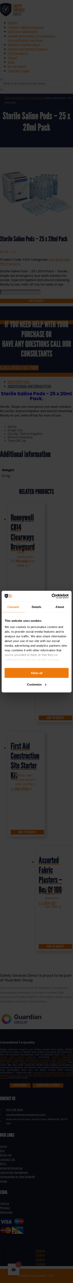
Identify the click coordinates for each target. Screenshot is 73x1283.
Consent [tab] (13, 607)
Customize (34, 684)
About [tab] (59, 607)
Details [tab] (36, 607)
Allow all (36, 673)
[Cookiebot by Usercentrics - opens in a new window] (52, 596)
